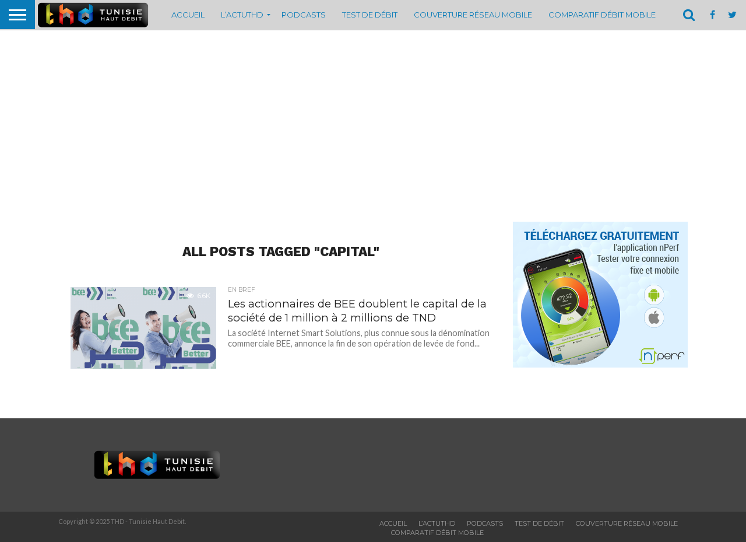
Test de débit (369, 14)
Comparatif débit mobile (602, 14)
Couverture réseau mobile (473, 14)
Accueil (188, 14)
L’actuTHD (242, 14)
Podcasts (303, 14)
